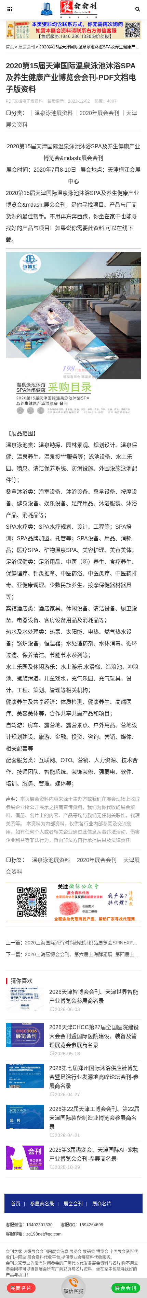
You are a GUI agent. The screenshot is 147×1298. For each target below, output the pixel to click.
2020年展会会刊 (97, 860)
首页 (10, 47)
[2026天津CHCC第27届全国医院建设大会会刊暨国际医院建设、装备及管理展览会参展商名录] (25, 1045)
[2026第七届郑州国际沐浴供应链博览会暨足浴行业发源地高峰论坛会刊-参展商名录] (25, 1086)
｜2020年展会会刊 (96, 113)
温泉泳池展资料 (51, 860)
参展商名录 (42, 1203)
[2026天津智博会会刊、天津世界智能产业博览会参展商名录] (25, 1010)
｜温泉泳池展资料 (51, 113)
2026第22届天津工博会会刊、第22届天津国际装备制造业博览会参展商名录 (94, 1118)
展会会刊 (26, 47)
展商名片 (101, 1203)
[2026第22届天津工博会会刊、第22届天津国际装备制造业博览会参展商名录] (25, 1127)
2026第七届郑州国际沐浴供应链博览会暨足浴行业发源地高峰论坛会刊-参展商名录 (93, 1077)
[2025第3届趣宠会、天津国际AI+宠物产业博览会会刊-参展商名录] (25, 1168)
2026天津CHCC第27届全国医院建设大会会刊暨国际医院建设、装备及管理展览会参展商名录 (94, 1036)
